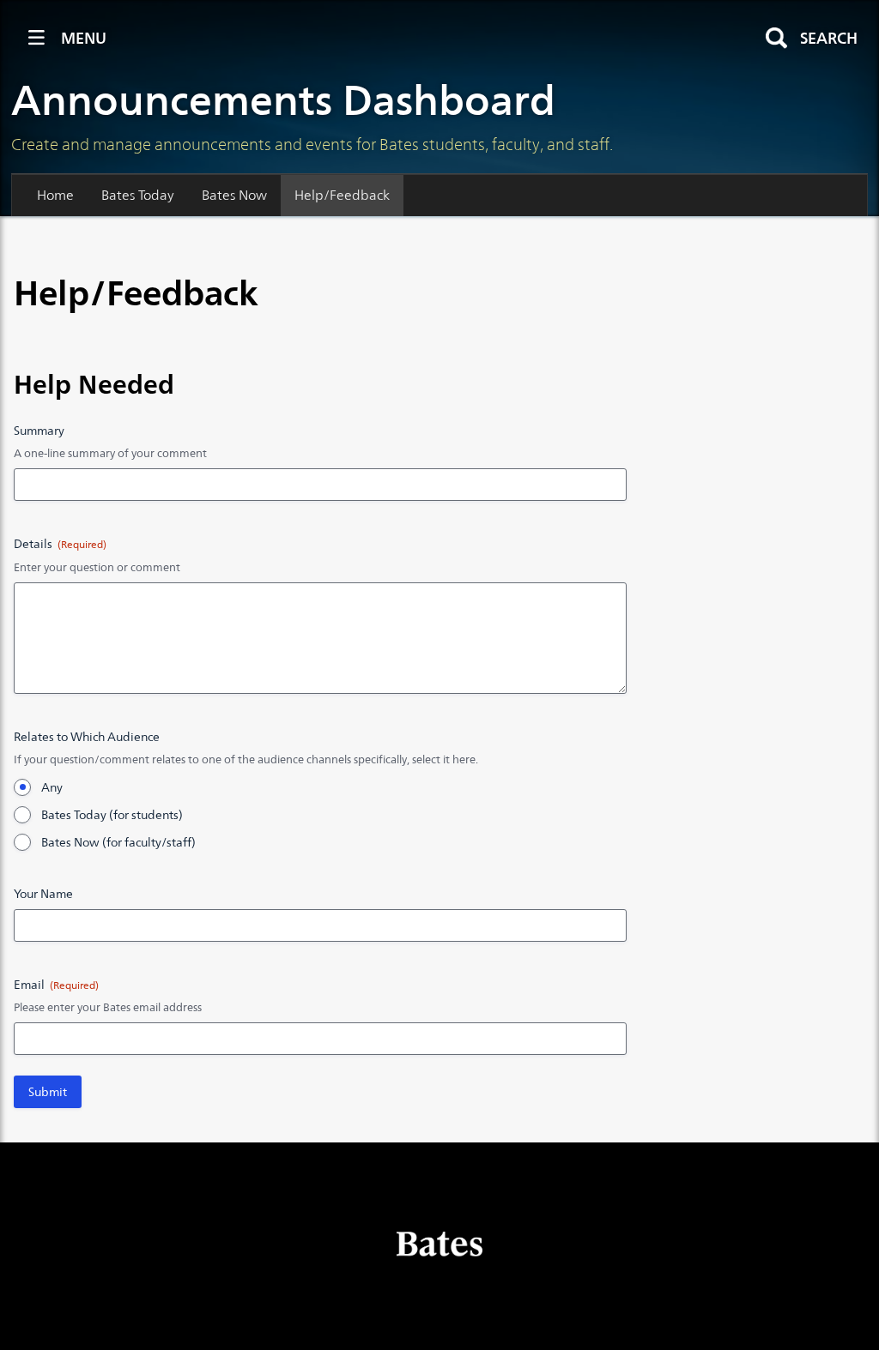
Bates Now (234, 195)
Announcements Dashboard (283, 100)
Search (829, 38)
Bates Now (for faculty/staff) (118, 842)
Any (52, 787)
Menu (83, 38)
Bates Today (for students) (112, 815)
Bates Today (137, 195)
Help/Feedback (342, 195)
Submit (47, 1092)
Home (55, 195)
